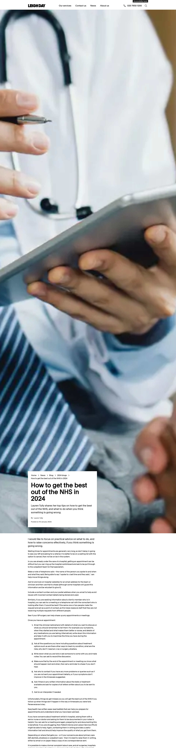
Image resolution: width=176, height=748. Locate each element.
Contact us (80, 5)
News (93, 5)
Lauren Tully (38, 518)
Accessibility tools (140, 1)
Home (33, 475)
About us (104, 5)
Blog (51, 475)
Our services (65, 5)
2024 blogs (62, 475)
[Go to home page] (37, 6)
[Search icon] (146, 5)
